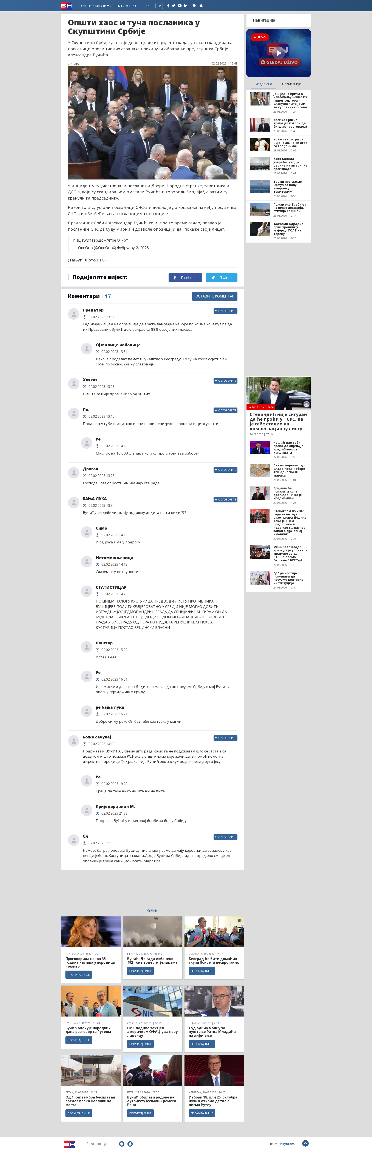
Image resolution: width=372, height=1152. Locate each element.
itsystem (287, 1144)
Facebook (188, 277)
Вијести (101, 6)
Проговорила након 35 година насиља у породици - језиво (90, 962)
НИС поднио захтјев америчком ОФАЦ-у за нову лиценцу (152, 1032)
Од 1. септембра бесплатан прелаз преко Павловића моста (90, 1101)
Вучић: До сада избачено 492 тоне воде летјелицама (152, 960)
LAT (148, 6)
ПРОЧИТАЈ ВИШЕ (79, 975)
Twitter (225, 277)
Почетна (85, 6)
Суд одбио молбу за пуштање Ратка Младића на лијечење (212, 1032)
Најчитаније (291, 84)
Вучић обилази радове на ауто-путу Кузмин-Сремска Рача (151, 1101)
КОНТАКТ (132, 6)
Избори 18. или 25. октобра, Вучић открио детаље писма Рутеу (214, 1101)
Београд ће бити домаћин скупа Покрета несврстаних (214, 960)
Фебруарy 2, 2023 (133, 247)
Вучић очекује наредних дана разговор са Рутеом (88, 1030)
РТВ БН (117, 6)
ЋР (159, 6)
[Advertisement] (117, 892)
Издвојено (264, 84)
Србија (152, 910)
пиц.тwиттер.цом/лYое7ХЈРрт (100, 240)
